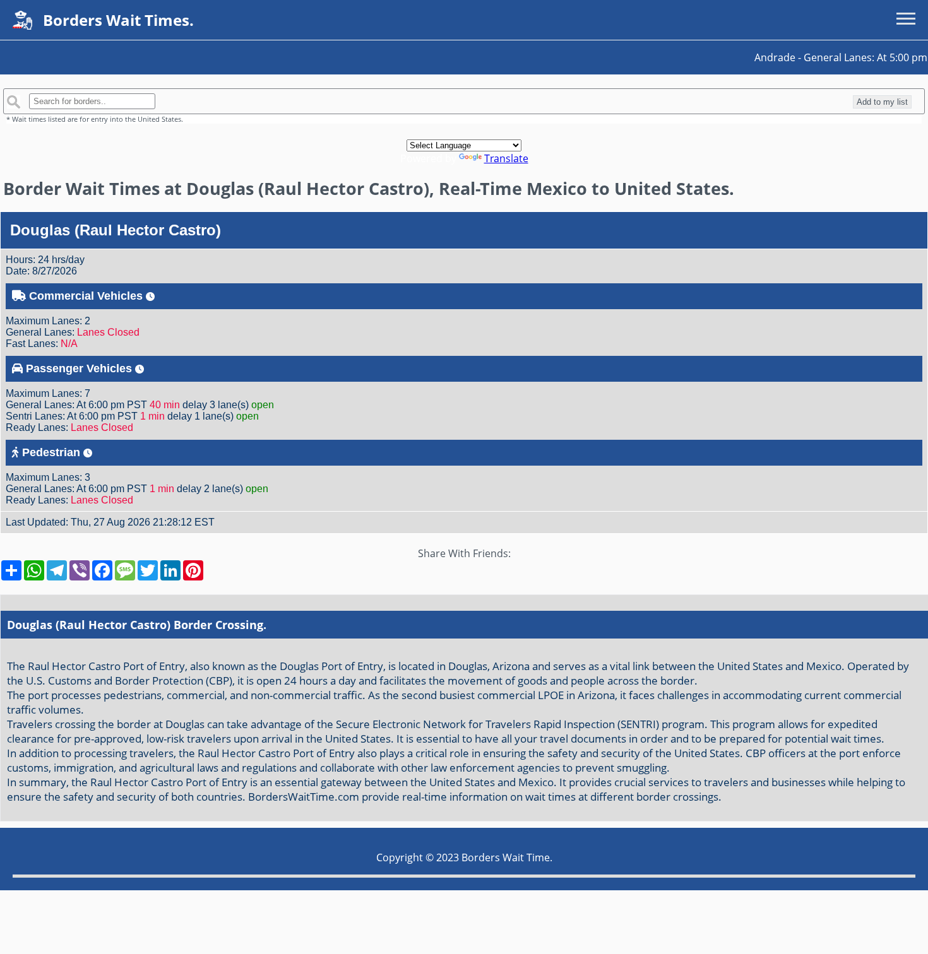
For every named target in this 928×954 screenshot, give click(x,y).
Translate (506, 158)
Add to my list (882, 102)
